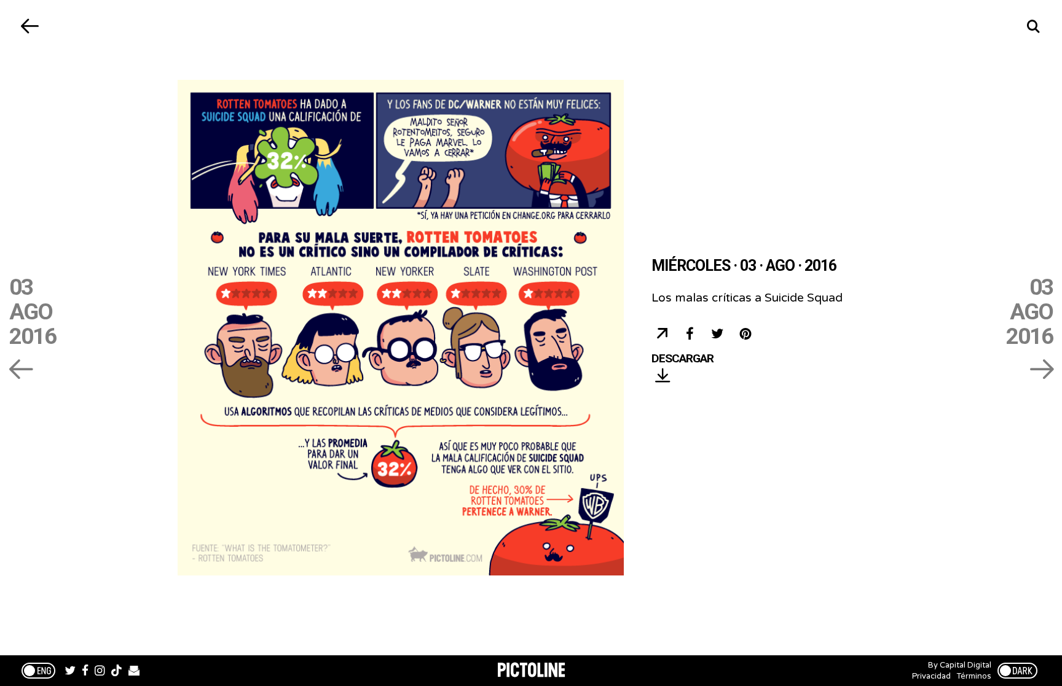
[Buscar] (1033, 26)
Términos (974, 676)
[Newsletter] (134, 672)
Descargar (682, 359)
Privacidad (931, 676)
